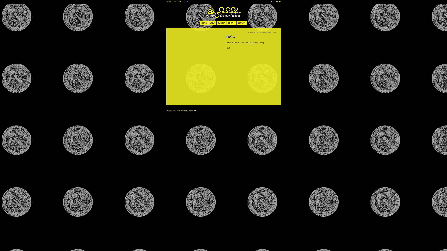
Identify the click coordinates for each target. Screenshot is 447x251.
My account (183, 1)
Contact (241, 23)
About (212, 23)
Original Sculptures (264, 32)
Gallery (221, 23)
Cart (175, 1)
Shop (168, 1)
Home (204, 23)
